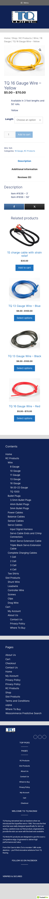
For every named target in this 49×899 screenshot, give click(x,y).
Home (7, 38)
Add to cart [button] (24, 267)
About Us (13, 615)
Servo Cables (15, 525)
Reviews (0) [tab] (24, 177)
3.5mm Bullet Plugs (20, 500)
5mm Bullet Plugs (19, 508)
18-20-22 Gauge (19, 487)
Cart (7, 607)
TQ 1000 (14, 491)
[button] (40, 50)
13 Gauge (15, 479)
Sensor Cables (16, 520)
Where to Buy (24, 782)
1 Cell (13, 557)
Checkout (10, 663)
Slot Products (12, 577)
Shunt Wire (14, 582)
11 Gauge (15, 475)
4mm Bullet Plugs (19, 504)
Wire (35, 38)
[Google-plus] (44, 737)
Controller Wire (16, 590)
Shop (14, 38)
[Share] (14, 207)
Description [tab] (24, 161)
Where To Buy (17, 627)
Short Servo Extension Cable (25, 541)
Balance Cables (16, 516)
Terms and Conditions (17, 700)
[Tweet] (34, 207)
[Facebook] (35, 737)
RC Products (25, 38)
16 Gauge (19, 151)
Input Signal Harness (21, 529)
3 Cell (13, 565)
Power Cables (15, 512)
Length (9, 119)
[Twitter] (40, 737)
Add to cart (24, 134)
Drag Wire (13, 602)
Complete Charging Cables (22, 552)
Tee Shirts (13, 573)
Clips (10, 598)
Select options (24, 318)
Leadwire (13, 586)
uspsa (8, 705)
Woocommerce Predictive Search (23, 713)
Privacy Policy (17, 623)
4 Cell (13, 569)
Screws (12, 594)
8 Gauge (14, 466)
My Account (14, 611)
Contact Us (16, 619)
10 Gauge (15, 471)
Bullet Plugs (14, 495)
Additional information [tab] (25, 169)
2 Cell (13, 561)
